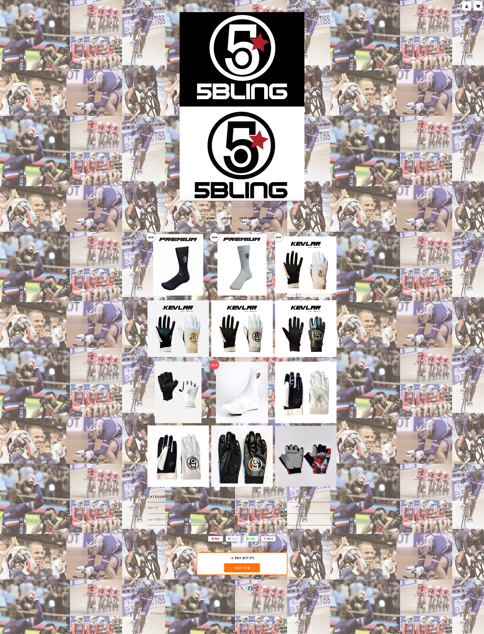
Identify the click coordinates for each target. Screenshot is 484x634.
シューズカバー (156, 519)
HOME (210, 218)
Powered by (238, 627)
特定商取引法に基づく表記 (193, 613)
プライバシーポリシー (161, 613)
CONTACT (270, 218)
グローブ (152, 507)
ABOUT (227, 218)
